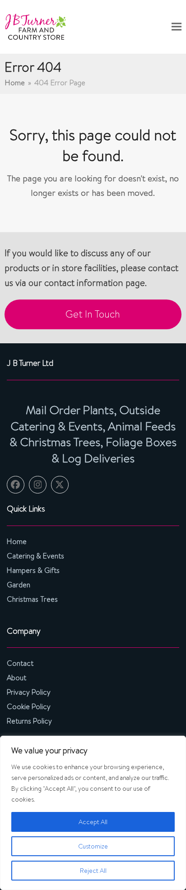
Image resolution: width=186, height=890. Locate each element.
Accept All (93, 821)
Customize (93, 846)
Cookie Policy (29, 706)
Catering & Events (35, 556)
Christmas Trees (32, 599)
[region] (93, 813)
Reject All (93, 870)
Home (17, 541)
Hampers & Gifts (33, 570)
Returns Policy (29, 721)
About (16, 678)
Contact (20, 663)
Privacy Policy (29, 692)
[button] (176, 27)
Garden (18, 585)
